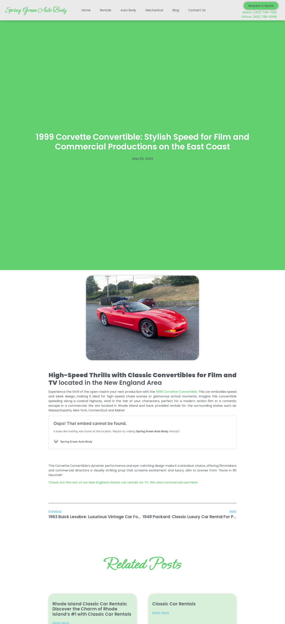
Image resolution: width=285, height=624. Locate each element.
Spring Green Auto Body (35, 10)
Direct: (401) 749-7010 (259, 12)
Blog (175, 10)
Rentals (105, 10)
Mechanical (154, 10)
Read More (160, 612)
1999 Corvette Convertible (176, 391)
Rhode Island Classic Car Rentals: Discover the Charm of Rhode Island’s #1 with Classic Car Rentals (91, 609)
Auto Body (128, 10)
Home (86, 10)
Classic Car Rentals (174, 604)
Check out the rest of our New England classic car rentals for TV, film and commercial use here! (123, 482)
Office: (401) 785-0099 (259, 17)
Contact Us (197, 10)
